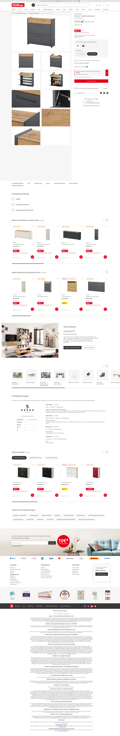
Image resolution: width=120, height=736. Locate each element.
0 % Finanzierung (14, 581)
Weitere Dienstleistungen (47, 576)
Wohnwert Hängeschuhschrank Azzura (70, 224)
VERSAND (78, 72)
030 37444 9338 (89, 101)
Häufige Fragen (13, 579)
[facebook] (85, 606)
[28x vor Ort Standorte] (96, 5)
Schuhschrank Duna (65, 463)
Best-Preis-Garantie (45, 572)
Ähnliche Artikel (73, 183)
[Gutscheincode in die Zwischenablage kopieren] (106, 73)
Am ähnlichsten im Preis (35, 457)
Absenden (52, 543)
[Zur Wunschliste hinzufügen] (107, 13)
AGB (24, 606)
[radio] (27, 419)
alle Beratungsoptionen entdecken (91, 105)
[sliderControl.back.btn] (103, 219)
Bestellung (12, 567)
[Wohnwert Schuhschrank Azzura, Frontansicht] (26, 61)
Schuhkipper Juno (89, 463)
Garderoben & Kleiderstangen (23, 510)
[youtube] (95, 606)
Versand (82, 36)
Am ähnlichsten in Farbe (51, 457)
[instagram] (92, 606)
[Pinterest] (104, 93)
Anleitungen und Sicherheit (24, 210)
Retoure (12, 572)
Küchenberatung (45, 569)
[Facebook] (101, 93)
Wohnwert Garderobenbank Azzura (20, 224)
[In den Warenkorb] (32, 257)
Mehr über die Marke (89, 347)
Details (18, 199)
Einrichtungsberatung (46, 571)
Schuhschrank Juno (16, 463)
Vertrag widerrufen (14, 574)
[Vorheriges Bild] (103, 366)
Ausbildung (75, 571)
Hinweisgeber (39, 606)
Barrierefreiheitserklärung (51, 606)
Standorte (43, 567)
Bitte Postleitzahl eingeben (81, 63)
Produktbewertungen (59, 183)
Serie (28, 183)
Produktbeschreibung (17, 183)
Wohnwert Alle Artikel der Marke (72, 347)
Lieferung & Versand (22, 205)
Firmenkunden (13, 584)
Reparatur (12, 576)
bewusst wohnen (76, 574)
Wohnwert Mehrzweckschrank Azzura (45, 224)
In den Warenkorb (91, 81)
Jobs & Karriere (75, 569)
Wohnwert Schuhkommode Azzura (44, 277)
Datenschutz (30, 606)
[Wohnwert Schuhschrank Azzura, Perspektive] (41, 33)
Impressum (17, 606)
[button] (78, 46)
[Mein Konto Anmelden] (100, 5)
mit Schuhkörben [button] (81, 54)
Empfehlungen (38, 183)
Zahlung (12, 571)
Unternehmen (75, 567)
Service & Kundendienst (15, 582)
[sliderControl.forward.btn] (106, 219)
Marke (48, 183)
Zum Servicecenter (101, 574)
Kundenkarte (75, 572)
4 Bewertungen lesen (89, 21)
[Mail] (107, 93)
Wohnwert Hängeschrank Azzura (92, 224)
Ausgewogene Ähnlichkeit (19, 457)
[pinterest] (88, 606)
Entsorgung (12, 577)
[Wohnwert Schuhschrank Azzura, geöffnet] (26, 80)
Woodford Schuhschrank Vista (68, 277)
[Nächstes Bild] (106, 366)
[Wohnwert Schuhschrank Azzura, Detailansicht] (26, 99)
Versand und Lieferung (15, 569)
